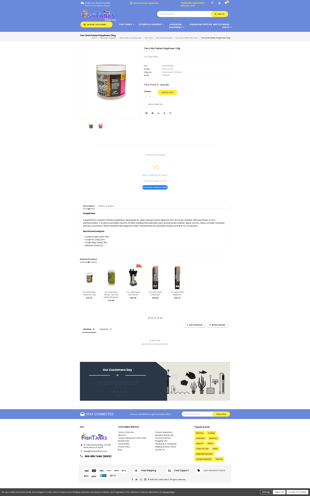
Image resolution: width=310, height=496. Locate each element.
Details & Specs (106, 206)
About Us (122, 435)
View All (219, 459)
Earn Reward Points (214, 470)
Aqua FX (199, 443)
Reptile (218, 24)
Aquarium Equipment (175, 26)
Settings (266, 492)
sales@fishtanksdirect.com (95, 451)
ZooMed (211, 433)
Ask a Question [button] (195, 325)
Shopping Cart (161, 441)
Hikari (215, 448)
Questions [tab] (104, 329)
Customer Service (163, 438)
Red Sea (199, 433)
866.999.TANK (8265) (98, 456)
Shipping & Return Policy (165, 447)
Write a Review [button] (218, 325)
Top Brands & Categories (166, 444)
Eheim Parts (225, 26)
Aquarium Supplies (201, 24)
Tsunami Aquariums (163, 432)
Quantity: (147, 91)
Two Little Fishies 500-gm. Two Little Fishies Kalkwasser (111, 294)
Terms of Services (126, 432)
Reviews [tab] (87, 329)
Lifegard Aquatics (203, 459)
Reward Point (123, 441)
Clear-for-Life (202, 448)
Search (220, 14)
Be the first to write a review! (155, 187)
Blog (120, 449)
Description (89, 206)
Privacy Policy (124, 447)
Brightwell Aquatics (204, 454)
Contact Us (160, 449)
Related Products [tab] (88, 259)
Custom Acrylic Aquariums (144, 3)
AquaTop (213, 438)
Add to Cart (89, 301)
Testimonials (123, 444)
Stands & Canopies (150, 24)
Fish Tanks (125, 24)
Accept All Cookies (297, 492)
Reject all (279, 492)
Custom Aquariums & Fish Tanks (132, 438)
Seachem (200, 438)
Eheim (210, 443)
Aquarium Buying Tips (164, 435)
